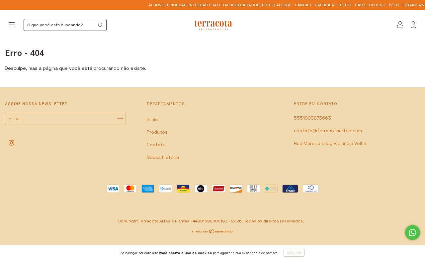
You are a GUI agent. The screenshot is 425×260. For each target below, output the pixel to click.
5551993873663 (312, 118)
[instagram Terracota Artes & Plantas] (11, 143)
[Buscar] (100, 25)
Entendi (294, 252)
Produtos (157, 132)
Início (152, 119)
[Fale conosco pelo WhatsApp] (412, 232)
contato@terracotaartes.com (328, 131)
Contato (156, 145)
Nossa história (163, 157)
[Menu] (11, 26)
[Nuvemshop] (212, 232)
